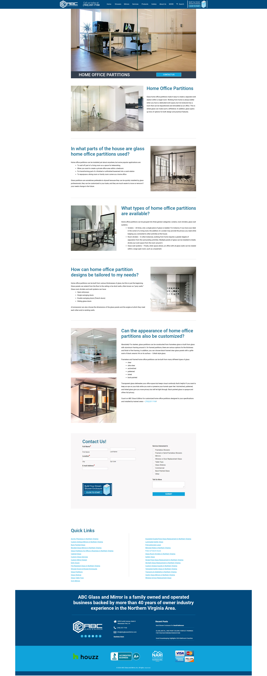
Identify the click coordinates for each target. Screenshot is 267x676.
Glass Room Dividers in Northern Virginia (160, 554)
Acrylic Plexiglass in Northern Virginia (84, 539)
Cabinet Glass (76, 554)
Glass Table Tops (77, 578)
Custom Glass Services (79, 557)
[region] (197, 4)
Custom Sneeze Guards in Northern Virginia (161, 566)
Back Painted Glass (78, 545)
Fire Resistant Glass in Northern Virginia (85, 566)
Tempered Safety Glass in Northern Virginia (161, 569)
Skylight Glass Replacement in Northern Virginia (163, 563)
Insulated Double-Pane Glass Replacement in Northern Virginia (168, 539)
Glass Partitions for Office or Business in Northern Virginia (92, 551)
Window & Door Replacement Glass (158, 578)
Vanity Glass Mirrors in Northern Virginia (160, 575)
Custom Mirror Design (79, 560)
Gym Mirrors (75, 581)
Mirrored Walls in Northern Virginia (158, 548)
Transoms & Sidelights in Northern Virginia (161, 572)
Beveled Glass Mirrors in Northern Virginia (86, 548)
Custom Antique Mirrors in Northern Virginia (87, 542)
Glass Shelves (76, 575)
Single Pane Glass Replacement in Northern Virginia (164, 560)
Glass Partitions (77, 572)
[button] (118, 4)
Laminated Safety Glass (154, 542)
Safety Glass (150, 557)
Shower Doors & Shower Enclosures (84, 569)
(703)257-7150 (150, 401)
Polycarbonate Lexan (153, 545)
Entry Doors (75, 563)
